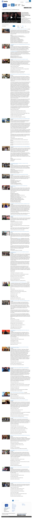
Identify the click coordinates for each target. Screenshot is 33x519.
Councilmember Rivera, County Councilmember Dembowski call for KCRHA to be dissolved (20, 44)
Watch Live (19, 5)
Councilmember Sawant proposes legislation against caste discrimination (19, 367)
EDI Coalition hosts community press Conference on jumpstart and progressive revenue (18, 186)
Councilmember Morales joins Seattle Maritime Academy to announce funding (20, 482)
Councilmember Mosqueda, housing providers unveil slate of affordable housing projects (19, 450)
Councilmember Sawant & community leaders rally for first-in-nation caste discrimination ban (19, 330)
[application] (11, 17)
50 (25, 26)
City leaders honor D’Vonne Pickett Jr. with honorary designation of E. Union (19, 300)
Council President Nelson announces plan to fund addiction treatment (19, 59)
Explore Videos (16, 5)
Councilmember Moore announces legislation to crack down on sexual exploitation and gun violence (19, 163)
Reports (13, 511)
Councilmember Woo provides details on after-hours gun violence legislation (20, 146)
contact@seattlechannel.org (22, 514)
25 (23, 26)
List (19, 27)
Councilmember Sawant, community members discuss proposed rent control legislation (20, 216)
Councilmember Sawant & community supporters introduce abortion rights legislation (19, 467)
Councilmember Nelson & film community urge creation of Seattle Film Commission (19, 400)
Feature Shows (9, 5)
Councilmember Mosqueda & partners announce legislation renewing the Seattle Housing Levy (19, 252)
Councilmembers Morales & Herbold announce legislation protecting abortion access (20, 435)
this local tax (19, 238)
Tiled (22, 27)
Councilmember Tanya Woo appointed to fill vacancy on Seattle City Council (19, 203)
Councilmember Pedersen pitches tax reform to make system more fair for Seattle (19, 231)
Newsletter (13, 510)
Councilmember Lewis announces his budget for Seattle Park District (19, 417)
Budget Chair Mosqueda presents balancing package (17, 392)
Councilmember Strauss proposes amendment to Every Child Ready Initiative (20, 118)
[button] (11, 17)
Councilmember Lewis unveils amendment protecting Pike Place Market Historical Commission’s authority (19, 347)
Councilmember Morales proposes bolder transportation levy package (19, 174)
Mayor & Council (12, 5)
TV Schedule (23, 5)
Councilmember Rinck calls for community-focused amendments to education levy (20, 74)
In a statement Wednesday (13, 51)
